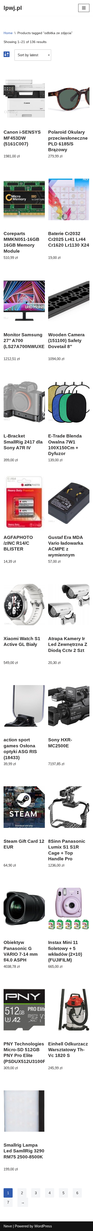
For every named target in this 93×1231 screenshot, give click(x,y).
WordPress (43, 1226)
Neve (8, 1226)
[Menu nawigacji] (83, 8)
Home (8, 33)
